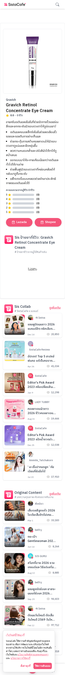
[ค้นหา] (57, 4)
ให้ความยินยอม (42, 665)
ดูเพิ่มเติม (55, 308)
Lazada (21, 222)
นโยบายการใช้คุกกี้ (20, 658)
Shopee (50, 222)
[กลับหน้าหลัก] (15, 4)
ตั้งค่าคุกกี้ (26, 665)
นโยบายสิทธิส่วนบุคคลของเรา (33, 654)
